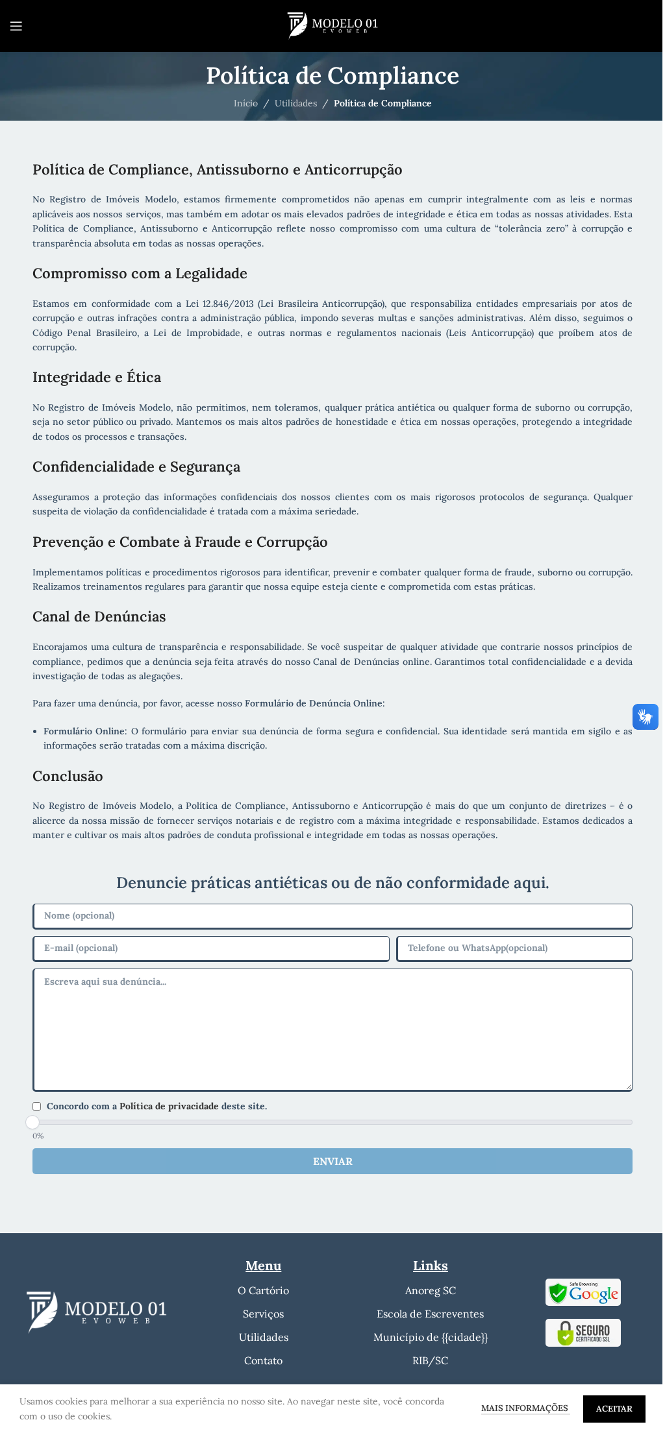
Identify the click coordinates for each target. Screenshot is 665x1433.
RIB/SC (430, 1360)
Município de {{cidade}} (430, 1337)
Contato (263, 1360)
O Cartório (263, 1290)
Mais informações (525, 1408)
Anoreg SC (430, 1290)
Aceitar (614, 1408)
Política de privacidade (170, 1106)
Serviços (263, 1313)
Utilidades (296, 103)
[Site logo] (332, 25)
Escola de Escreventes (430, 1313)
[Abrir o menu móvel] (16, 26)
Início (246, 103)
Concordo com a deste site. (157, 1106)
